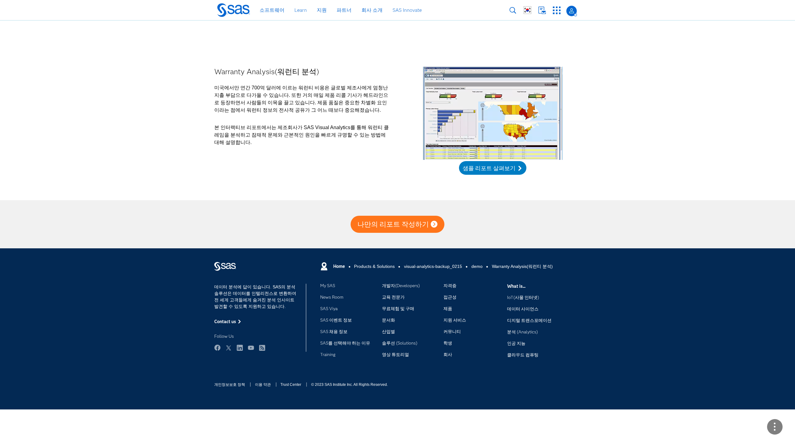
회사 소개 (372, 10)
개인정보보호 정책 (229, 384)
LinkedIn (240, 348)
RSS (262, 348)
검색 (513, 10)
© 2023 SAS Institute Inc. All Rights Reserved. (349, 384)
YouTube (251, 348)
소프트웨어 (272, 10)
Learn (300, 10)
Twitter (228, 348)
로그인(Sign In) (571, 11)
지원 (322, 10)
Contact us (542, 10)
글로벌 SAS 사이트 (527, 10)
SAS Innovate (407, 10)
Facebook (217, 348)
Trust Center (290, 384)
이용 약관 (263, 384)
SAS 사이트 (557, 10)
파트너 (344, 10)
